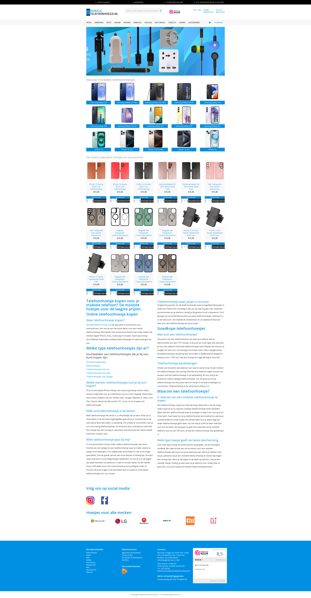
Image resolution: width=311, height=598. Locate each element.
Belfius (89, 560)
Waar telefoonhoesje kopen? (105, 320)
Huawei (126, 22)
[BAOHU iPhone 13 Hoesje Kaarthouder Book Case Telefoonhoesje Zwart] (96, 263)
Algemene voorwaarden (131, 553)
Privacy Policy (127, 555)
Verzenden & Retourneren (132, 557)
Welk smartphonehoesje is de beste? (110, 411)
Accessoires (194, 22)
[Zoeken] (160, 10)
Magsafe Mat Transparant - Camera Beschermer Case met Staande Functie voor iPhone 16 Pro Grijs (120, 279)
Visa (87, 567)
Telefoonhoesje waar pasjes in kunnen (183, 302)
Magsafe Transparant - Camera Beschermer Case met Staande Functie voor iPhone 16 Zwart (120, 233)
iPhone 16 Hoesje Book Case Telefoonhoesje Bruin (96, 186)
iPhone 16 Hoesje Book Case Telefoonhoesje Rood (120, 186)
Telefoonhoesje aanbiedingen (177, 363)
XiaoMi (117, 22)
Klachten (125, 560)
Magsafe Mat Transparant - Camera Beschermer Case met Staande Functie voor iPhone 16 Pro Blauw (144, 279)
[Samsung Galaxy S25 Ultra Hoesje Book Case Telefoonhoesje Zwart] (191, 170)
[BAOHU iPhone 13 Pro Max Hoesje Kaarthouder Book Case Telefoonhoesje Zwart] (191, 217)
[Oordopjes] (155, 51)
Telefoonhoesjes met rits (97, 369)
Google (148, 22)
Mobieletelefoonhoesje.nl (98, 324)
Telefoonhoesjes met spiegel (99, 376)
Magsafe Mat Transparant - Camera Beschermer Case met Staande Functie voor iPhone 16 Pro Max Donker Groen (144, 233)
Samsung (99, 22)
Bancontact (90, 562)
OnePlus (137, 22)
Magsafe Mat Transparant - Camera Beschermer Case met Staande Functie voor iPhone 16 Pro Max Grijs (167, 233)
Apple (89, 22)
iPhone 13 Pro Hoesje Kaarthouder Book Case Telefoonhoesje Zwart (215, 233)
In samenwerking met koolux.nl (170, 594)
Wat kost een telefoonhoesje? (177, 334)
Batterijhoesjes (93, 365)
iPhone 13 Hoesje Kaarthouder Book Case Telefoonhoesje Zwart (96, 279)
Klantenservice (208, 12)
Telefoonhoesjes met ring (98, 373)
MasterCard (90, 565)
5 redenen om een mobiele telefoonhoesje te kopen (187, 398)
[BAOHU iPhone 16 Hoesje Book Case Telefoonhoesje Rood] (120, 170)
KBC (88, 557)
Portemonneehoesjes (96, 362)
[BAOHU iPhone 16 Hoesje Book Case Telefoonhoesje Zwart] (144, 170)
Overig (182, 22)
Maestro (89, 572)
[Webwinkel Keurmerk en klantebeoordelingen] (174, 11)
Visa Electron (91, 570)
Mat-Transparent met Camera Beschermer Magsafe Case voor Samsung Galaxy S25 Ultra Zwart (96, 233)
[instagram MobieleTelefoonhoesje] (90, 500)
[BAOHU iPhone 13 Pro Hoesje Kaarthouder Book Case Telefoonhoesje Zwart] (215, 217)
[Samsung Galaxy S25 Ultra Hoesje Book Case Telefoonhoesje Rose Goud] (167, 170)
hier (208, 386)
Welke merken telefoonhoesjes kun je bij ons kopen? (116, 384)
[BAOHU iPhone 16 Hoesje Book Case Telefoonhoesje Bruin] (96, 170)
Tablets (172, 22)
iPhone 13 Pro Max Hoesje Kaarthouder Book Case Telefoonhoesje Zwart (191, 233)
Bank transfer (91, 553)
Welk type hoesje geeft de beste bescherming (187, 440)
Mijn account (220, 12)
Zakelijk (206, 10)
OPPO (108, 22)
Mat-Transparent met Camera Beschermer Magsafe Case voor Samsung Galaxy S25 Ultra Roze (215, 186)
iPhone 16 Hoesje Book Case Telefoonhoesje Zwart (144, 186)
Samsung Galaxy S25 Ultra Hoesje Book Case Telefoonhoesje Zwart (191, 186)
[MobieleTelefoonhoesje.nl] (104, 500)
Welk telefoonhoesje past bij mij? (108, 439)
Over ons (219, 10)
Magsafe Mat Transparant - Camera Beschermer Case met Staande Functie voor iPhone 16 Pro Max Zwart (167, 279)
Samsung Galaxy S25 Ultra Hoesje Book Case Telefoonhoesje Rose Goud (167, 186)
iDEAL (88, 555)
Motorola (160, 22)
